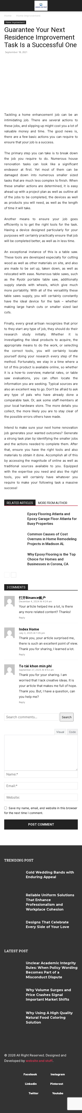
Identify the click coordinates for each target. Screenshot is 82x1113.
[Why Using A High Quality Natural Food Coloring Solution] (13, 1018)
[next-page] (13, 574)
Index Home (29, 629)
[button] (7, 5)
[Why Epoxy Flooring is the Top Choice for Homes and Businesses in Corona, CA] (14, 559)
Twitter (33, 1093)
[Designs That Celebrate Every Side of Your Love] (13, 927)
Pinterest (56, 1083)
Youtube (57, 1093)
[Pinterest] (44, 1084)
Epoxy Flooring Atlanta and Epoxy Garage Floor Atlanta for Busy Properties (52, 519)
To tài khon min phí (35, 666)
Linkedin (31, 1083)
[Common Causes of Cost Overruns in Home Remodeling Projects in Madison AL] (14, 539)
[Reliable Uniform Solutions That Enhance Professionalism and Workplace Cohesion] (13, 900)
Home (8, 15)
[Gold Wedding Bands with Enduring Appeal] (13, 878)
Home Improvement (28, 15)
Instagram (58, 1074)
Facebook (30, 1074)
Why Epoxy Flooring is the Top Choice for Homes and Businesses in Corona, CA (51, 559)
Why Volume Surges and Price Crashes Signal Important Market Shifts (48, 994)
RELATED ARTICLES (20, 503)
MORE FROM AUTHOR (52, 503)
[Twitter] (22, 1093)
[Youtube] (46, 1093)
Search (66, 717)
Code (72, 732)
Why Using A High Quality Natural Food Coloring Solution (49, 1017)
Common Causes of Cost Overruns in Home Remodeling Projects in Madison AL (52, 539)
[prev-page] (6, 574)
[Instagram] (44, 1074)
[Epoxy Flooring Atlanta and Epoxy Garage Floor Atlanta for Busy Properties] (14, 519)
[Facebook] (17, 1074)
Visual (60, 732)
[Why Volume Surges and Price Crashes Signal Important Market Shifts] (13, 995)
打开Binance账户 (32, 597)
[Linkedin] (18, 1084)
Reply (22, 617)
